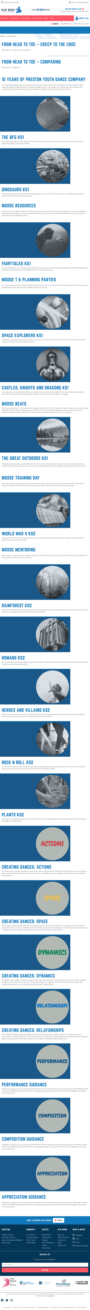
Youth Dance (25, 18)
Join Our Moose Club (73, 9)
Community (15, 18)
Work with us (46, 1237)
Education (4, 18)
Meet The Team (63, 1237)
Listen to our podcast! (11, 2)
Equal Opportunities (68, 1307)
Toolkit (44, 1245)
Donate (56, 24)
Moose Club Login (82, 24)
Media (46, 18)
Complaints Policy (56, 1307)
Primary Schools (7, 1235)
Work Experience (48, 1243)
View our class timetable (80, 2)
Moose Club (84, 18)
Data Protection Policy (29, 1307)
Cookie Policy (17, 1307)
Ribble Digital (50, 1295)
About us (61, 1235)
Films (77, 1239)
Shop (52, 18)
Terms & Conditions (81, 1307)
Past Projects (31, 1240)
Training (45, 1240)
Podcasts (79, 1235)
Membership (46, 1235)
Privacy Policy (7, 1307)
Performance (31, 1243)
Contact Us (61, 1240)
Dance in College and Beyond (12, 1240)
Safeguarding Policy (43, 1307)
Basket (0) (67, 24)
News (60, 1243)
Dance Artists (37, 18)
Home (2, 36)
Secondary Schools (8, 1237)
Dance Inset (6, 1243)
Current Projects (32, 1237)
